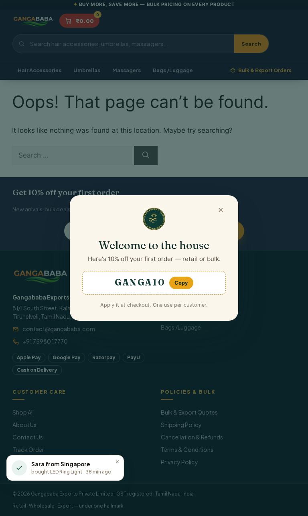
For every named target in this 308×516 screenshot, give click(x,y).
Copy (181, 283)
